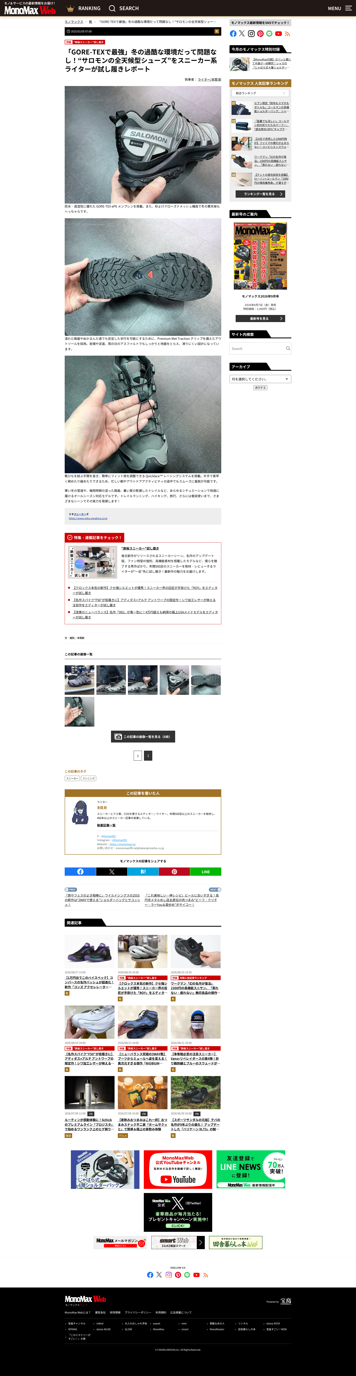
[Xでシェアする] (111, 871)
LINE (206, 871)
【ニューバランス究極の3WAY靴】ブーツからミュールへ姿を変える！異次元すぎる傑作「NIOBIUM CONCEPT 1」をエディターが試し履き (142, 1063)
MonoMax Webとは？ (78, 1312)
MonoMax (158, 1329)
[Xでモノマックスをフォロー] (242, 35)
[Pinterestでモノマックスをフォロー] (260, 35)
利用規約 (161, 1312)
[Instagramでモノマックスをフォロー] (251, 35)
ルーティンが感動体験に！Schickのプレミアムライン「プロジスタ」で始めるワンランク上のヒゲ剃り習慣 (89, 1127)
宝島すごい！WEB (276, 1329)
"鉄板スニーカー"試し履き (140, 548)
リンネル (243, 1323)
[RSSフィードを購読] (287, 35)
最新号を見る (259, 318)
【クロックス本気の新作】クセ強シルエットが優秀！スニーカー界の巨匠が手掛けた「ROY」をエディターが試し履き (142, 990)
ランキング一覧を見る (259, 194)
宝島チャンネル (76, 1323)
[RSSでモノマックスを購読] (206, 1275)
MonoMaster (217, 1329)
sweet (156, 1323)
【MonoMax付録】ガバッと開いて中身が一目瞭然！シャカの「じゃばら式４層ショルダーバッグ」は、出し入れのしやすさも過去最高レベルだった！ (271, 63)
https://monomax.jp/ (123, 844)
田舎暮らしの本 (246, 1329)
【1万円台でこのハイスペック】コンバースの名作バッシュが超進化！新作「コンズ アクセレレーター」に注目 (89, 984)
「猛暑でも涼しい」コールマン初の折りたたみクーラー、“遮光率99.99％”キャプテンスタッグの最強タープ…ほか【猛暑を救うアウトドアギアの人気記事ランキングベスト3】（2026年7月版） (271, 125)
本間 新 (102, 807)
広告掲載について (181, 1312)
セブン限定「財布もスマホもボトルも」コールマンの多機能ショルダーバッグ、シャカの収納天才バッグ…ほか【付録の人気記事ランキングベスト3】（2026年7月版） (271, 107)
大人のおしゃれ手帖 (136, 1323)
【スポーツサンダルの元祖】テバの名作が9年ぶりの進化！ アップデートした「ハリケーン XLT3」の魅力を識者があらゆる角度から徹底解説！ (195, 1129)
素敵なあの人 (217, 1323)
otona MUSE (103, 1329)
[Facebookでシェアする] (80, 871)
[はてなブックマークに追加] (143, 871)
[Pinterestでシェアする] (174, 871)
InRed (99, 1323)
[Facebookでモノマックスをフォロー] (233, 35)
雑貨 (68, 1136)
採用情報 (115, 1312)
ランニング (88, 778)
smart (185, 1329)
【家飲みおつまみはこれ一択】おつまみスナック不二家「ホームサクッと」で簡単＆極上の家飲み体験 (142, 1124)
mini (184, 1323)
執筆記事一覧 (106, 825)
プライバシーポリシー (138, 1312)
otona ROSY (273, 1323)
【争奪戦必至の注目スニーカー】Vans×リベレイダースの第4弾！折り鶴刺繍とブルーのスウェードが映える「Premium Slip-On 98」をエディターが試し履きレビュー (195, 1063)
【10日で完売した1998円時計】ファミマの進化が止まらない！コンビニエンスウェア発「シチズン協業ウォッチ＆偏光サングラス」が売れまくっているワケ (271, 143)
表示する (260, 387)
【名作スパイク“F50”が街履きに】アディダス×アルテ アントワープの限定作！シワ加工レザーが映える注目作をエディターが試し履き (89, 1061)
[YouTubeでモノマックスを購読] (278, 35)
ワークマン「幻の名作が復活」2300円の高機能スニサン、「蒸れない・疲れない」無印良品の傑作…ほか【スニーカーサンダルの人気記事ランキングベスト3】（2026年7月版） (195, 995)
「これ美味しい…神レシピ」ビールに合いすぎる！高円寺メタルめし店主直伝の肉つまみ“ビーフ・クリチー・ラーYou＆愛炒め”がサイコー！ (182, 900)
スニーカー (80, 514)
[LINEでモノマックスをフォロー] (269, 35)
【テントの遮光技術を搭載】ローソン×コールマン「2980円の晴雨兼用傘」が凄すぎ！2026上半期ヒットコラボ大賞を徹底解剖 (271, 179)
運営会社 (100, 1312)
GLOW (128, 1329)
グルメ (123, 1136)
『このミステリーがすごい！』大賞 (79, 1336)
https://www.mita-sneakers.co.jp (88, 518)
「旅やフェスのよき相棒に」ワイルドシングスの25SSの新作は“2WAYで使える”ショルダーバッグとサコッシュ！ (102, 900)
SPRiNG (72, 1329)
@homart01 (108, 836)
